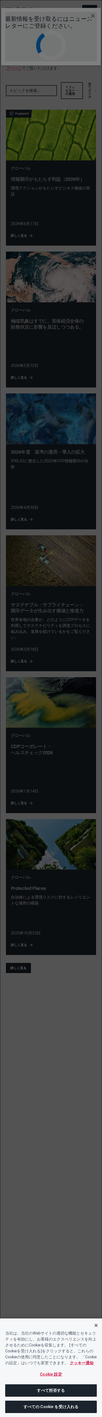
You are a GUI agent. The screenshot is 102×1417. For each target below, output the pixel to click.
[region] (51, 1367)
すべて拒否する (51, 1390)
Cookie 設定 (51, 1374)
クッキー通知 (82, 1363)
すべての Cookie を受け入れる (51, 1406)
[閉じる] (96, 1325)
